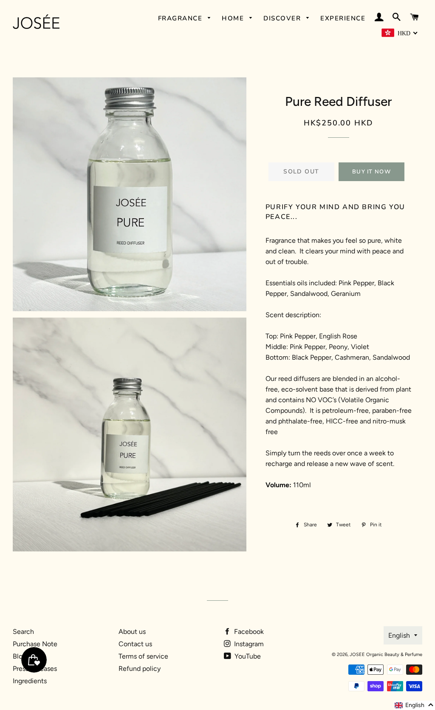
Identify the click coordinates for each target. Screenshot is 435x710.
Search (23, 632)
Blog (19, 656)
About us (132, 632)
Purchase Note (35, 644)
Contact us (135, 644)
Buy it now (371, 172)
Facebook (248, 632)
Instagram (248, 644)
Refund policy (140, 669)
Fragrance (181, 18)
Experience (342, 18)
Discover (283, 18)
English (399, 635)
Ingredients (30, 681)
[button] (414, 705)
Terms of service (143, 656)
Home (234, 18)
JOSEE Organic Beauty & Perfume (386, 654)
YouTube (247, 656)
